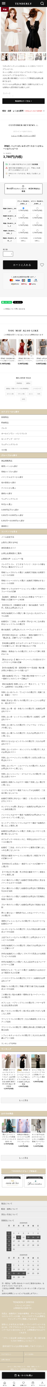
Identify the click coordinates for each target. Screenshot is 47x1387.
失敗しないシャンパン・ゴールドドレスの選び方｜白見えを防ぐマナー (23, 775)
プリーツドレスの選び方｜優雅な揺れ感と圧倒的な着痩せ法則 (23, 1028)
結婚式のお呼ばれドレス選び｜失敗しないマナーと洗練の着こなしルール (23, 832)
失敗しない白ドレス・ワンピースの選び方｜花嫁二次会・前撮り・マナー (23, 693)
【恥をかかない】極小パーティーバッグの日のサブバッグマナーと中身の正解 (23, 660)
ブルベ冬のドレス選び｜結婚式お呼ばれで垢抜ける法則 (23, 906)
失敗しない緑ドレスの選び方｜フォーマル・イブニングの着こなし (23, 726)
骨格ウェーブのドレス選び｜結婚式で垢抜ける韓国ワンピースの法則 (23, 573)
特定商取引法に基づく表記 (28, 1369)
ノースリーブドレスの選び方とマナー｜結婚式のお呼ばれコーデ (23, 979)
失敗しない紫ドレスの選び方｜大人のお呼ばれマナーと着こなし (23, 734)
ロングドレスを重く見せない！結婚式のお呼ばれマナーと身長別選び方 (23, 808)
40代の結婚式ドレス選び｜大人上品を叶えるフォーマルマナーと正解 (23, 963)
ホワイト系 (10, 394)
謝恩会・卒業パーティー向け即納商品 (17, 388)
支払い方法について (19, 1366)
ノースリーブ (37, 388)
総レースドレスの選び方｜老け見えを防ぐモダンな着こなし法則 (23, 1012)
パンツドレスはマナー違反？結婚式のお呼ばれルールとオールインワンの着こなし (23, 816)
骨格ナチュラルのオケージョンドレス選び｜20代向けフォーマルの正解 (23, 590)
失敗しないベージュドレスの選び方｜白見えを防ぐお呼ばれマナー (23, 759)
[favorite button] (42, 265)
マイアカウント (6, 1354)
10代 (38, 394)
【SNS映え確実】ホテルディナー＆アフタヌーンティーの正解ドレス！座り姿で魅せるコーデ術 (23, 644)
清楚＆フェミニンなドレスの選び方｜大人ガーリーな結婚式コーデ (23, 922)
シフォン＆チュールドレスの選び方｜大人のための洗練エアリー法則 (23, 1036)
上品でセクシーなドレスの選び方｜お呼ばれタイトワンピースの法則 (23, 938)
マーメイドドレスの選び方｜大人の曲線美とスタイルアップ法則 (23, 1020)
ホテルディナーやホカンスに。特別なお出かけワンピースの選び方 (23, 840)
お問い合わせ (5, 1359)
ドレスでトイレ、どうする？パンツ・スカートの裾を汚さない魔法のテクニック (23, 565)
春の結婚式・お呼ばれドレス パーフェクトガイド (21, 630)
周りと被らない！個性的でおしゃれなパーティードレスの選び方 (23, 914)
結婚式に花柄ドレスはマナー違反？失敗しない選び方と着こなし (23, 783)
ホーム (9, 1366)
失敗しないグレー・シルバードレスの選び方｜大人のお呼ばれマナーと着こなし (23, 767)
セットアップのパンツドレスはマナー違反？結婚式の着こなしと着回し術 (23, 824)
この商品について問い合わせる (14, 309)
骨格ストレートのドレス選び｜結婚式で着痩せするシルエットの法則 (23, 582)
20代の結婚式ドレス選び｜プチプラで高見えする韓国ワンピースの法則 (23, 955)
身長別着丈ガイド (8, 548)
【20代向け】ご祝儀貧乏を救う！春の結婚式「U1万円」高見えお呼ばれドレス (22, 606)
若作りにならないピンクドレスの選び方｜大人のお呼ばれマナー (23, 742)
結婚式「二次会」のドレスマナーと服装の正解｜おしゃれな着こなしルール (23, 848)
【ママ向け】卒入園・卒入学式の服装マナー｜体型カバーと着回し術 (23, 873)
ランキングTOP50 (8, 1043)
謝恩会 (28, 383)
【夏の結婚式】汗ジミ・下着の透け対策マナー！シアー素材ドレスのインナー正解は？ (23, 677)
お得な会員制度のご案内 (11, 553)
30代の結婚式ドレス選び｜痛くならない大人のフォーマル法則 (23, 614)
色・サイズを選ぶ (25, 1375)
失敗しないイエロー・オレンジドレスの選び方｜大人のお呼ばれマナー (23, 750)
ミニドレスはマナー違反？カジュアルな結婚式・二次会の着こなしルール (23, 791)
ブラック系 (21, 394)
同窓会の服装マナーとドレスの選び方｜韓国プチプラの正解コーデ (23, 857)
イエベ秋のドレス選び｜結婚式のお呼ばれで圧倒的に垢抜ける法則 (23, 897)
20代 (23, 399)
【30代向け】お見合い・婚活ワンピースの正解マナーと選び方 (23, 865)
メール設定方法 (7, 537)
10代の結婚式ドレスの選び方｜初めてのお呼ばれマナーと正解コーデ (23, 946)
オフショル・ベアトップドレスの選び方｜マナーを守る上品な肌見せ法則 (23, 1004)
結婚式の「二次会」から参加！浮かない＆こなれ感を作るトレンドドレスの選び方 (23, 622)
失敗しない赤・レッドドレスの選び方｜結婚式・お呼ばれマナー (23, 718)
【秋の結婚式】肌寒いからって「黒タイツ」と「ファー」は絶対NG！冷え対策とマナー (23, 685)
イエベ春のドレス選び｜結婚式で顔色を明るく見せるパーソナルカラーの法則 (23, 881)
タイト (31, 394)
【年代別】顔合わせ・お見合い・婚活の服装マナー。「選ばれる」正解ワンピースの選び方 (23, 636)
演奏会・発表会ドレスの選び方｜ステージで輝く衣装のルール (23, 652)
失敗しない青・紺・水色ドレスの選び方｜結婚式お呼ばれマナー (23, 710)
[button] (12, 50)
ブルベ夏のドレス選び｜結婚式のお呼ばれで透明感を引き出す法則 (23, 889)
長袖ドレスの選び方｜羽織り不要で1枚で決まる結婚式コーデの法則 (22, 987)
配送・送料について (33, 1366)
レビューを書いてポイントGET (23, 136)
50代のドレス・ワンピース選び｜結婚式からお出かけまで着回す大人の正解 (23, 971)
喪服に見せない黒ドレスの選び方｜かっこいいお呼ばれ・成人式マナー (23, 701)
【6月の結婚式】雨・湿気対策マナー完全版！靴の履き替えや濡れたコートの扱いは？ (22, 669)
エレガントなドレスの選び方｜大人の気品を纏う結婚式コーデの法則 (23, 930)
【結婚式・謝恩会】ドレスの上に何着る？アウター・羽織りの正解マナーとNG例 (23, 598)
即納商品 (19, 383)
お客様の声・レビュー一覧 (12, 559)
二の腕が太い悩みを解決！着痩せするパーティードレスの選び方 (23, 995)
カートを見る (29, 1354)
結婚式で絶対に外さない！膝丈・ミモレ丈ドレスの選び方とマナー (23, 799)
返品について (14, 1369)
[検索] (42, 3)
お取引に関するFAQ (9, 542)
